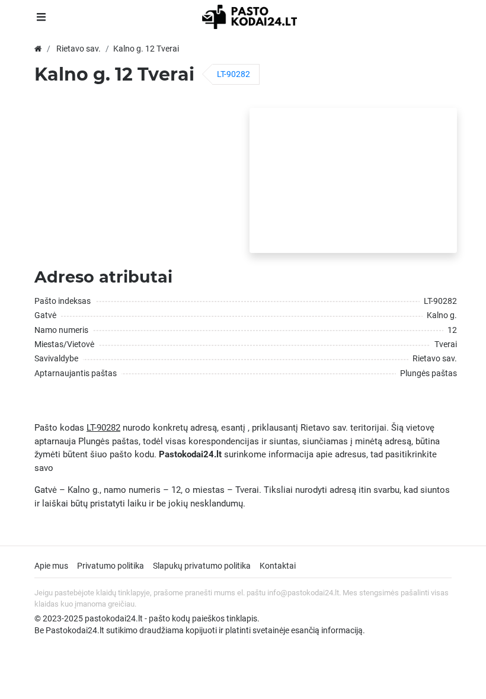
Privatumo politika (110, 565)
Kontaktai (278, 565)
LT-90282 (233, 74)
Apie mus (51, 565)
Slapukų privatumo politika (202, 565)
